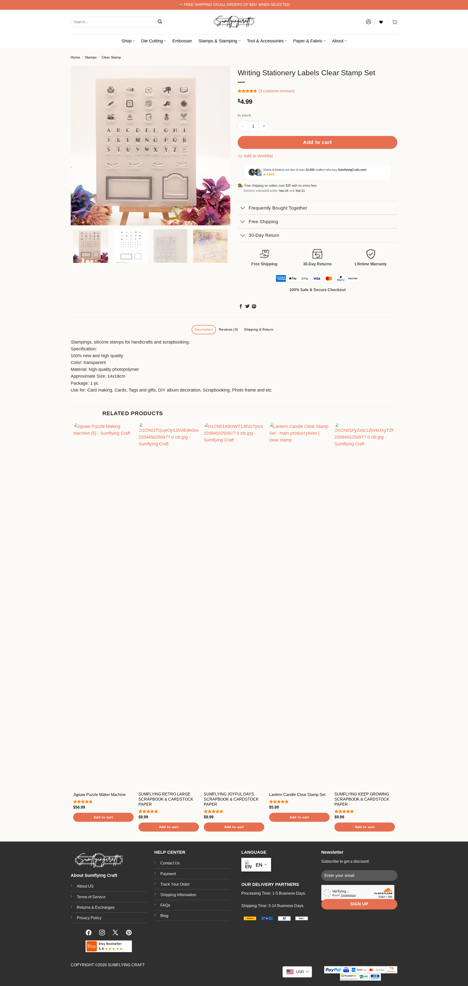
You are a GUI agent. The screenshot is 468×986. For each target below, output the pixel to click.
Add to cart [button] (103, 817)
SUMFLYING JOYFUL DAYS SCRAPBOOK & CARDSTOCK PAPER (231, 799)
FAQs (165, 905)
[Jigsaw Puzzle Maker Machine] (103, 605)
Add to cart (317, 142)
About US (85, 886)
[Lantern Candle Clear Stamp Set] (299, 605)
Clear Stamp (111, 57)
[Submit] (159, 22)
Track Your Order (175, 884)
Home (75, 57)
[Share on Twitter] (247, 306)
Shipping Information (178, 895)
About (337, 40)
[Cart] (394, 22)
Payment (168, 874)
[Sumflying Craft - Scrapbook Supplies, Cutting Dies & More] (234, 22)
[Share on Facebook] (241, 306)
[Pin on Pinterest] (254, 306)
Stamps (91, 57)
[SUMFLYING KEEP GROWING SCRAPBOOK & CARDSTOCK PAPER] (364, 605)
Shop (126, 40)
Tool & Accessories (265, 40)
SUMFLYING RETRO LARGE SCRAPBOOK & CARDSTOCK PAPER (165, 799)
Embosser (182, 40)
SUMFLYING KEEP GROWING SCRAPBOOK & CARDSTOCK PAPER (361, 799)
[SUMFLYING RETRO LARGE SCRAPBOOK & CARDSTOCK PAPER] (168, 605)
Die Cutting (152, 40)
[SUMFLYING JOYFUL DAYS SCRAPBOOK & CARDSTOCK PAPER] (234, 605)
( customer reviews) (276, 91)
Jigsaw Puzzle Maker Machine (99, 795)
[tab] (204, 329)
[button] (255, 156)
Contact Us (170, 863)
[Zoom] (77, 219)
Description (204, 329)
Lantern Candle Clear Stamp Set (297, 795)
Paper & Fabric (307, 40)
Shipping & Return (258, 329)
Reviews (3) (228, 329)
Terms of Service (91, 897)
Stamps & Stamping (217, 40)
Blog (164, 916)
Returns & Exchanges (96, 907)
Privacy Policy (89, 918)
